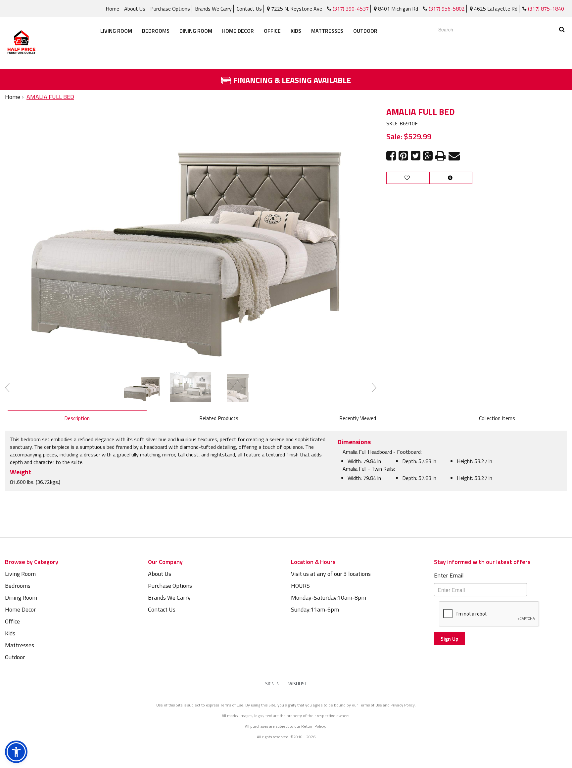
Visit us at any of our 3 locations (331, 573)
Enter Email (449, 575)
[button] (16, 751)
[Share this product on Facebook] (391, 156)
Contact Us (249, 9)
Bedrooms (155, 31)
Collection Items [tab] (497, 418)
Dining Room (195, 31)
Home (112, 9)
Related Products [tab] (218, 418)
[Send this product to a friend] (454, 156)
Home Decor (238, 31)
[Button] (562, 29)
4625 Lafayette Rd (495, 9)
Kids (296, 31)
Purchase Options (170, 9)
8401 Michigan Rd (397, 9)
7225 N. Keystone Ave (296, 9)
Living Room (116, 31)
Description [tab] (77, 418)
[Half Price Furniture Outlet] (21, 43)
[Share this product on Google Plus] (428, 156)
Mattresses (327, 31)
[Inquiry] (451, 178)
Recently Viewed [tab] (357, 418)
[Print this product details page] (440, 156)
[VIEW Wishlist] (408, 178)
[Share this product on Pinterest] (403, 156)
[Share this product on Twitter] (415, 156)
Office (272, 31)
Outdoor (365, 31)
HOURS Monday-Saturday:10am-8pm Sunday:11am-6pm (328, 597)
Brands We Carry (213, 9)
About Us (134, 9)
